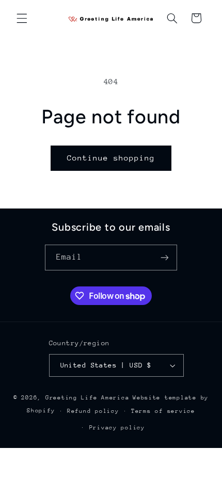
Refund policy (93, 411)
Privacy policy (117, 427)
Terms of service (163, 411)
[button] (22, 18)
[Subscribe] (165, 257)
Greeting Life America (87, 397)
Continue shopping (111, 157)
